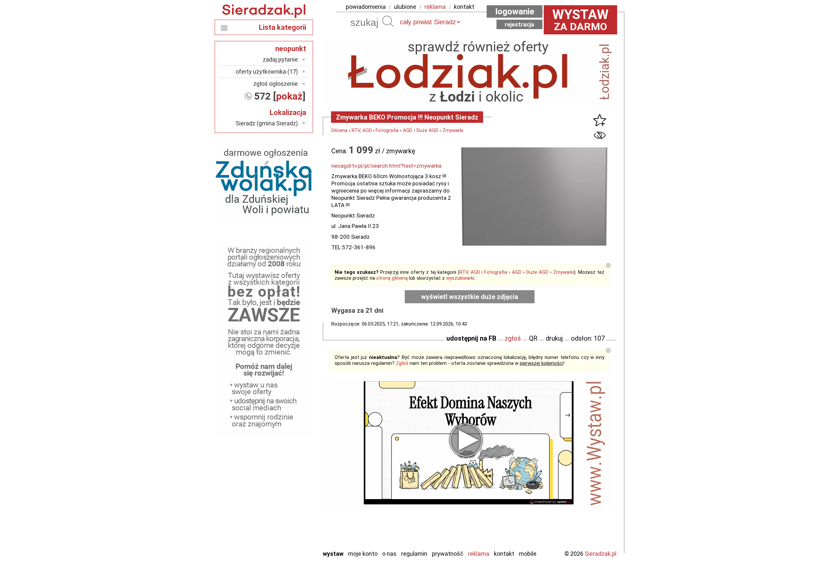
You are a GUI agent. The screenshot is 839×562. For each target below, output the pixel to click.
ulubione (405, 6)
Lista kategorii (282, 27)
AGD (407, 130)
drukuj (554, 338)
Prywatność (447, 553)
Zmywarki (452, 130)
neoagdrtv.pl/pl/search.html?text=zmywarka (386, 165)
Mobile (528, 553)
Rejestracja (519, 24)
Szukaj (388, 21)
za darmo (580, 20)
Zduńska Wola (281, 544)
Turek (291, 518)
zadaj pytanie (280, 59)
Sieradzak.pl (600, 553)
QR (533, 338)
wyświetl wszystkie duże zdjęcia (469, 297)
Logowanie (514, 11)
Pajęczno (287, 491)
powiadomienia (366, 6)
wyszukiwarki (460, 278)
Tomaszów (285, 509)
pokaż (289, 96)
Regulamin (414, 553)
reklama (435, 6)
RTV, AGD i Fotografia (375, 130)
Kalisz (291, 464)
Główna (339, 130)
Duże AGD (427, 130)
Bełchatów (285, 438)
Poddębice (285, 500)
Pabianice (286, 482)
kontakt (464, 6)
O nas (389, 553)
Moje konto (363, 553)
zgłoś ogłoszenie (275, 83)
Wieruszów (285, 535)
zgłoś (513, 338)
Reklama (478, 553)
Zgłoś (402, 363)
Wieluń (290, 526)
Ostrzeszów (284, 473)
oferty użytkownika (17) (267, 71)
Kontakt (504, 553)
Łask (292, 447)
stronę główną (392, 278)
